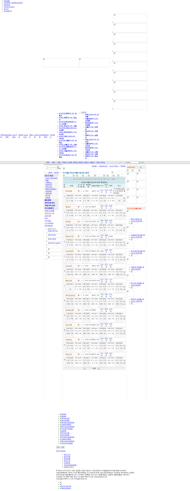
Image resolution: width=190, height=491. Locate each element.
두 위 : (91, 152)
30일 (59, 162)
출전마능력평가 (51, 189)
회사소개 (67, 454)
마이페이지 (8, 11)
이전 (58, 447)
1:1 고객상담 (49, 223)
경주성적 (48, 193)
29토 (53, 162)
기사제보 (48, 221)
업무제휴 (67, 459)
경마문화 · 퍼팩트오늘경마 (13, 3)
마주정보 (48, 191)
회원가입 (50, 172)
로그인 (6, 9)
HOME (94, 166)
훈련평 (123, 166)
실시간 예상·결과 (51, 178)
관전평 (47, 198)
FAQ (46, 218)
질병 (47, 180)
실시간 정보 (114, 166)
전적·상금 (48, 187)
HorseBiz (7, 1)
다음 (62, 447)
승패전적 (48, 185)
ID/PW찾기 (56, 172)
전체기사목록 (49, 211)
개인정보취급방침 (70, 465)
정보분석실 (103, 166)
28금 (47, 162)
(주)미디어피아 (9, 7)
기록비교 (48, 182)
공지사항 (48, 216)
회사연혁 (67, 457)
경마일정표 (49, 225)
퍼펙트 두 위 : (68, 126)
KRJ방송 (7, 5)
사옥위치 (67, 463)
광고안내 (67, 461)
